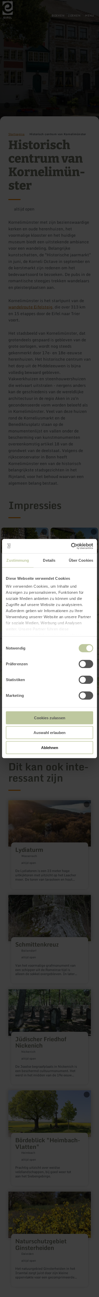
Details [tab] (49, 560)
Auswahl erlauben (49, 732)
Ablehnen (49, 747)
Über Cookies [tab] (81, 560)
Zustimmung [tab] (17, 560)
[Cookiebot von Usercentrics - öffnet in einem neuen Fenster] (71, 546)
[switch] (86, 664)
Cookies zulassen (49, 717)
